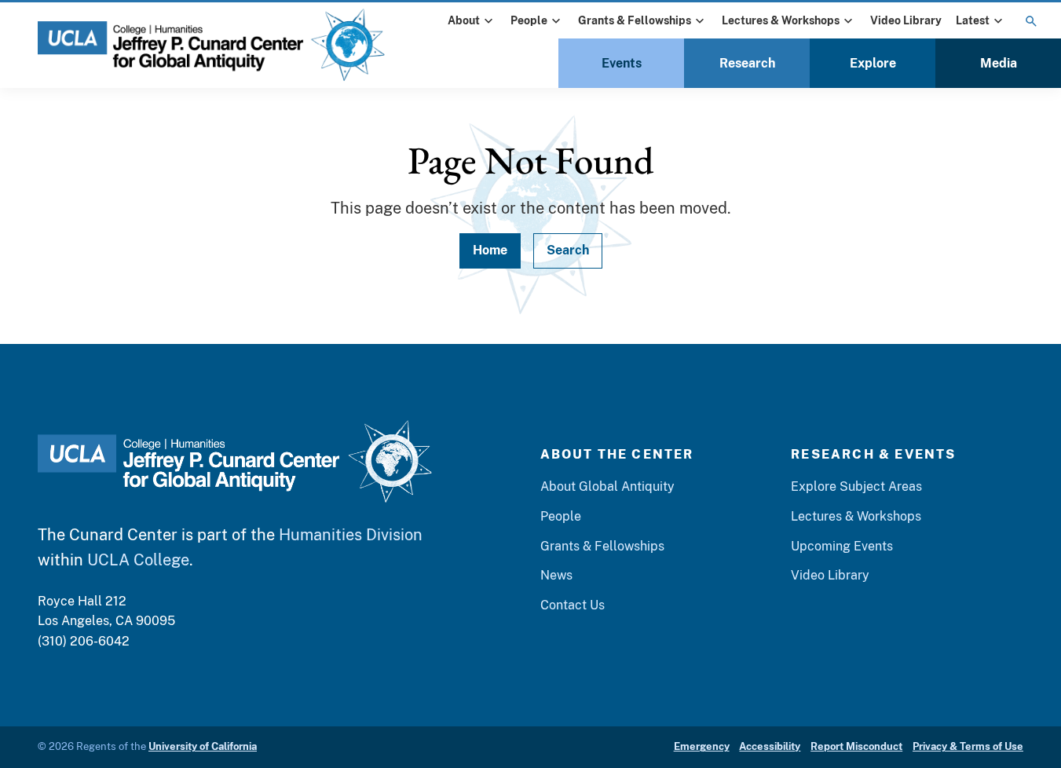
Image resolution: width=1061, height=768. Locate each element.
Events (622, 63)
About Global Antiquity (607, 486)
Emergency (702, 746)
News (556, 575)
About (464, 20)
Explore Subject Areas (856, 486)
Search (568, 250)
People (528, 20)
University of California (202, 746)
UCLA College (138, 559)
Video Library (906, 20)
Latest (973, 20)
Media (998, 63)
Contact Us (572, 605)
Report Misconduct (856, 746)
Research (747, 63)
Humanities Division (351, 534)
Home (490, 250)
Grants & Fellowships (634, 20)
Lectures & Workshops (781, 20)
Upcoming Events (842, 546)
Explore (873, 63)
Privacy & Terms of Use (968, 746)
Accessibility (769, 746)
